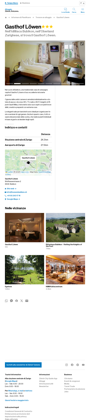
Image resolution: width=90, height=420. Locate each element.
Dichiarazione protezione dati (17, 414)
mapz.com (25, 172)
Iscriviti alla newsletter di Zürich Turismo (23, 365)
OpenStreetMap (44, 172)
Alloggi (42, 381)
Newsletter (44, 386)
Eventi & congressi (72, 381)
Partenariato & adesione (74, 389)
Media (66, 384)
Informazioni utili (46, 384)
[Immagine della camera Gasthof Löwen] (45, 63)
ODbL (8, 174)
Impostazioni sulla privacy (16, 416)
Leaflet (10, 172)
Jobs (66, 392)
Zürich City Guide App (48, 378)
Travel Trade (69, 386)
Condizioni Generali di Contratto (18, 411)
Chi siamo (68, 378)
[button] (28, 162)
